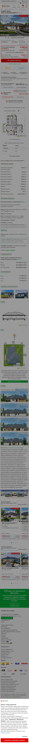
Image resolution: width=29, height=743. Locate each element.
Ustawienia (24, 736)
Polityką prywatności (5, 732)
